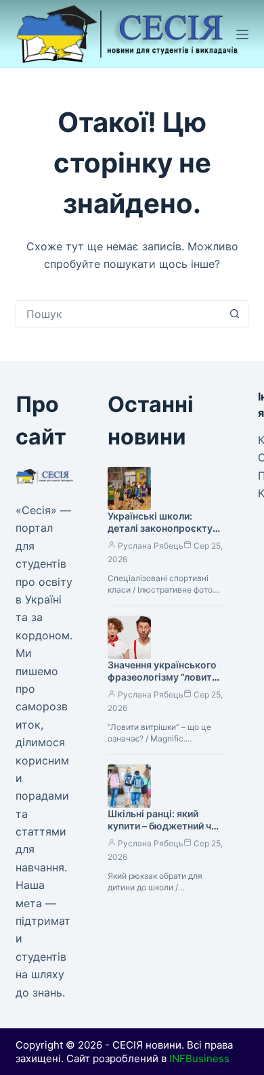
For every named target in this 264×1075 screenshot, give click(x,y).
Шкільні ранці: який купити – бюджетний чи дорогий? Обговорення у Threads (162, 833)
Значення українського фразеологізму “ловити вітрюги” (162, 677)
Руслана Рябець (150, 546)
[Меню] (242, 34)
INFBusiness (199, 1058)
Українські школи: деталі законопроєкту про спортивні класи (160, 528)
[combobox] (118, 313)
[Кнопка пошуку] (235, 314)
